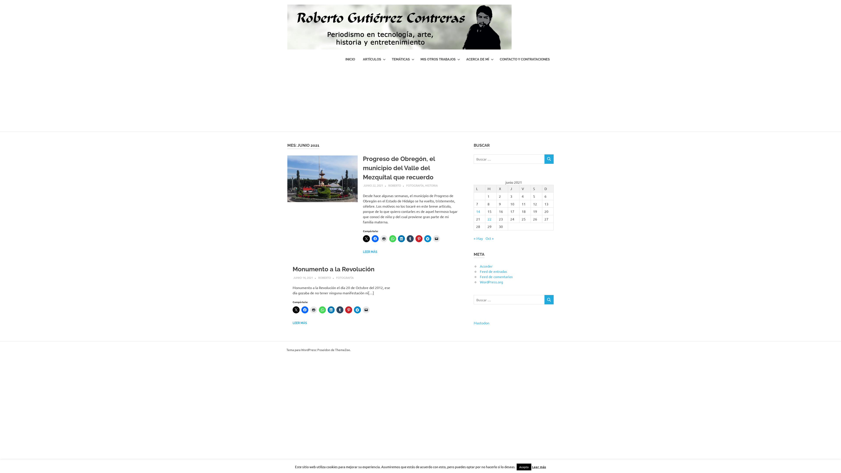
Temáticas (401, 59)
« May (478, 238)
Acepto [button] (524, 467)
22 (489, 219)
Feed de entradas (493, 271)
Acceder (486, 266)
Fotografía (415, 185)
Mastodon (481, 323)
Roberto (394, 185)
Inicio (350, 59)
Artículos (372, 59)
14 (478, 211)
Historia (431, 185)
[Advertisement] (420, 98)
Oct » (490, 238)
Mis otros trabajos (438, 59)
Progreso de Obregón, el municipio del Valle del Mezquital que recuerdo (399, 168)
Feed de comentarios (496, 276)
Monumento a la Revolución (334, 269)
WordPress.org (491, 282)
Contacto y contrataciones (525, 59)
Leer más (370, 252)
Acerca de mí (477, 59)
